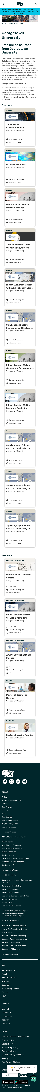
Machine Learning (9, 827)
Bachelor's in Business (10, 892)
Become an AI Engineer (11, 949)
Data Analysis (7, 807)
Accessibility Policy (10, 1047)
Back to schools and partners (14, 23)
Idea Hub (5, 1009)
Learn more (20, 13)
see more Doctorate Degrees (13, 916)
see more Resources (10, 954)
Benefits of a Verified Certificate (14, 926)
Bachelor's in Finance (10, 889)
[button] (4, 781)
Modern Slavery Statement (13, 1055)
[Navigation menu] (3, 4)
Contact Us (6, 1012)
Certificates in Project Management (15, 858)
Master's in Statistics (10, 899)
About (4, 974)
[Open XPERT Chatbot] (33, 1077)
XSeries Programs (9, 852)
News (4, 996)
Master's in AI (7, 902)
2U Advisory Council (10, 988)
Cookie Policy (7, 1044)
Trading (4, 804)
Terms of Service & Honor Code (15, 1036)
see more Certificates (10, 870)
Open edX (6, 985)
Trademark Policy (9, 1051)
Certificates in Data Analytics (13, 862)
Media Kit (6, 1023)
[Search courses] (36, 4)
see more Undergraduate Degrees (15, 911)
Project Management (10, 824)
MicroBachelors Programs (12, 848)
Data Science (7, 817)
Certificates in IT (8, 865)
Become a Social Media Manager (14, 936)
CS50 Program (7, 842)
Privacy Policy (8, 1040)
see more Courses (9, 832)
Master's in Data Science (11, 906)
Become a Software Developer (14, 946)
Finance (5, 810)
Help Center (7, 1016)
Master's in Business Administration (15, 896)
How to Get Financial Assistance (14, 929)
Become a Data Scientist (11, 942)
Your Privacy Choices (11, 1062)
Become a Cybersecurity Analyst (14, 939)
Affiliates (5, 981)
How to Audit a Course (10, 932)
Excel (4, 814)
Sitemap (5, 1058)
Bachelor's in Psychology (12, 886)
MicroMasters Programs (11, 845)
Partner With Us (8, 970)
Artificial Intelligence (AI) (11, 800)
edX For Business (9, 978)
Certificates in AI (8, 855)
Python (4, 797)
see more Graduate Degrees (13, 913)
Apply (23, 1075)
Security (5, 1020)
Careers (5, 992)
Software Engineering (10, 820)
